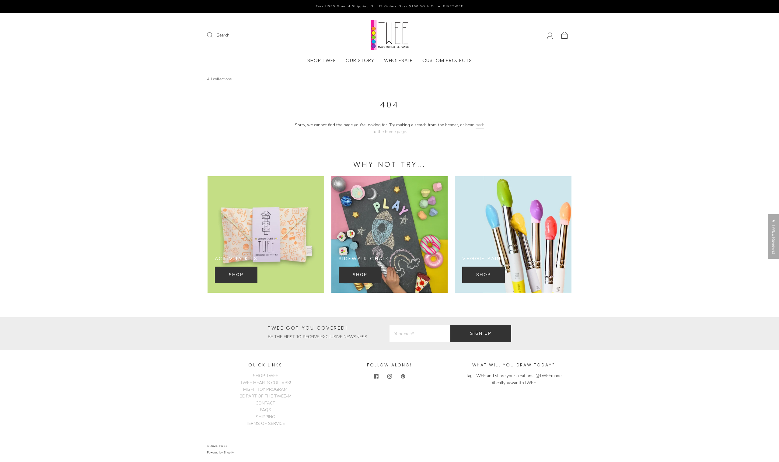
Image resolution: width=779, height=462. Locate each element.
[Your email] (420, 333)
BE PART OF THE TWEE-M (265, 396)
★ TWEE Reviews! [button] (774, 236)
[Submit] (213, 35)
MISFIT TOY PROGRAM (265, 389)
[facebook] (376, 376)
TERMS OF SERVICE (265, 423)
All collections (219, 79)
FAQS (265, 410)
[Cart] (564, 35)
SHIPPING (265, 417)
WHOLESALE (398, 61)
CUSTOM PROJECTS (447, 61)
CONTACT (265, 403)
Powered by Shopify (220, 452)
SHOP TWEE (321, 61)
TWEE (222, 446)
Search (223, 35)
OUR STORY (360, 61)
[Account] (550, 35)
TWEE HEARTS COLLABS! (265, 383)
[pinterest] (403, 376)
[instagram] (389, 376)
